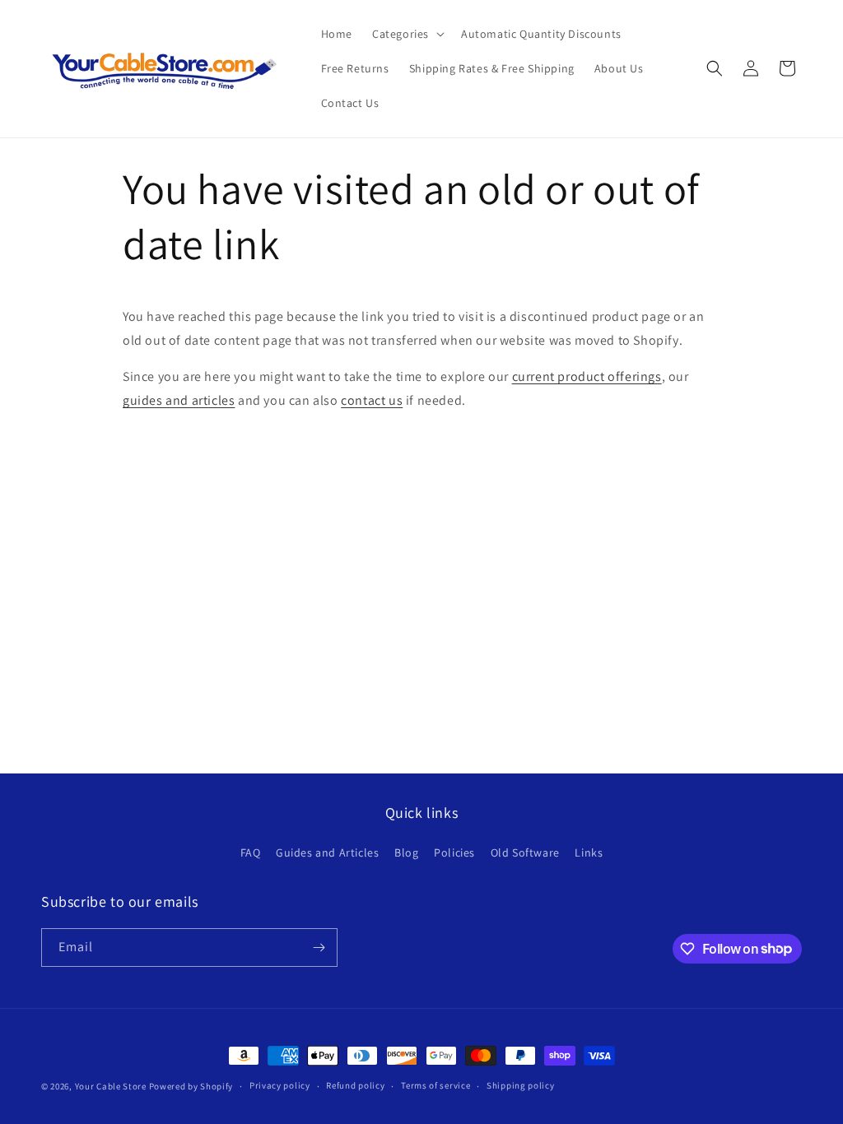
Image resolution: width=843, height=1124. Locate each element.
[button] (406, 33)
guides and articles (179, 400)
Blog (406, 852)
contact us (372, 400)
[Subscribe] (318, 947)
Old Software (525, 852)
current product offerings (587, 376)
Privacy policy (279, 1085)
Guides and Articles (327, 852)
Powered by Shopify (191, 1086)
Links (589, 852)
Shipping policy (521, 1085)
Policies (454, 852)
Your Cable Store (111, 1086)
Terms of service (435, 1085)
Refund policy (355, 1085)
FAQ (250, 852)
